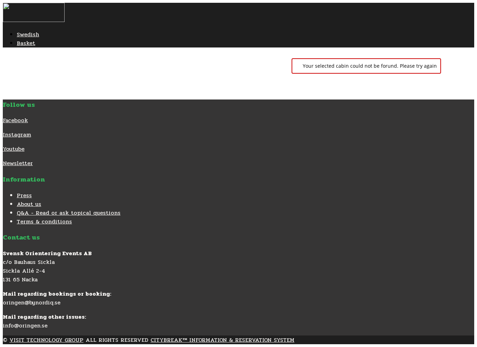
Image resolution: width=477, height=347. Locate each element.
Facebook (15, 120)
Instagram (17, 134)
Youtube (13, 149)
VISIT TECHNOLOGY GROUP (46, 339)
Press (24, 195)
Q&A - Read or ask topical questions (68, 212)
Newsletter (18, 163)
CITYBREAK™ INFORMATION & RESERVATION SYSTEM (222, 339)
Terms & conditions (44, 221)
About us (29, 204)
